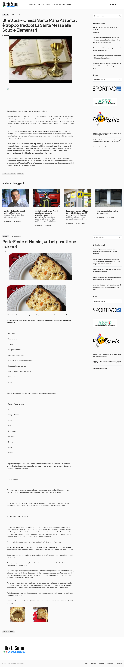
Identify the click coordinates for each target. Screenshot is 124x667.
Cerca (120, 16)
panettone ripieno (8, 631)
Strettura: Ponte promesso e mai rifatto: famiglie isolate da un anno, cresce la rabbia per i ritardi (107, 140)
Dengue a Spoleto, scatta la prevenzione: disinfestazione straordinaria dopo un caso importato (105, 30)
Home (85, 663)
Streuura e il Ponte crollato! (100, 147)
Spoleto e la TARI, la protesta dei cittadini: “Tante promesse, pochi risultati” (107, 133)
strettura (20, 173)
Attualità (5, 14)
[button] (113, 4)
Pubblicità (93, 663)
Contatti (101, 663)
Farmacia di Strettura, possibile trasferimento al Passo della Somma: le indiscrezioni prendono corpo (107, 66)
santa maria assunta (9, 173)
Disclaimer (110, 663)
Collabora (119, 663)
